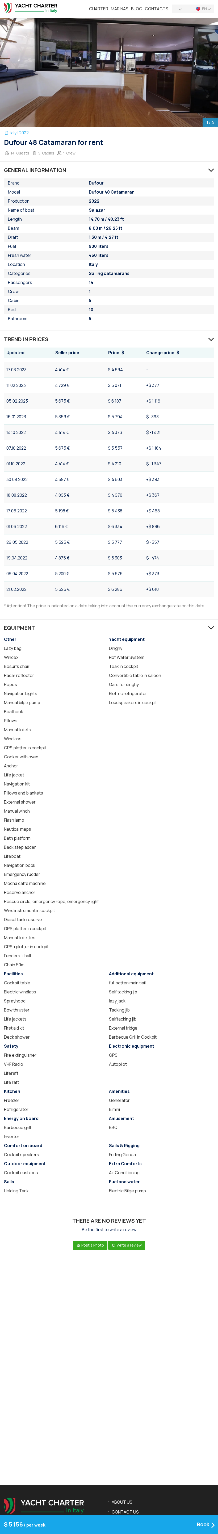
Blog (136, 9)
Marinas (119, 9)
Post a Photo (92, 1245)
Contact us (125, 1512)
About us (122, 1502)
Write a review (129, 1245)
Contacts (156, 9)
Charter (98, 9)
